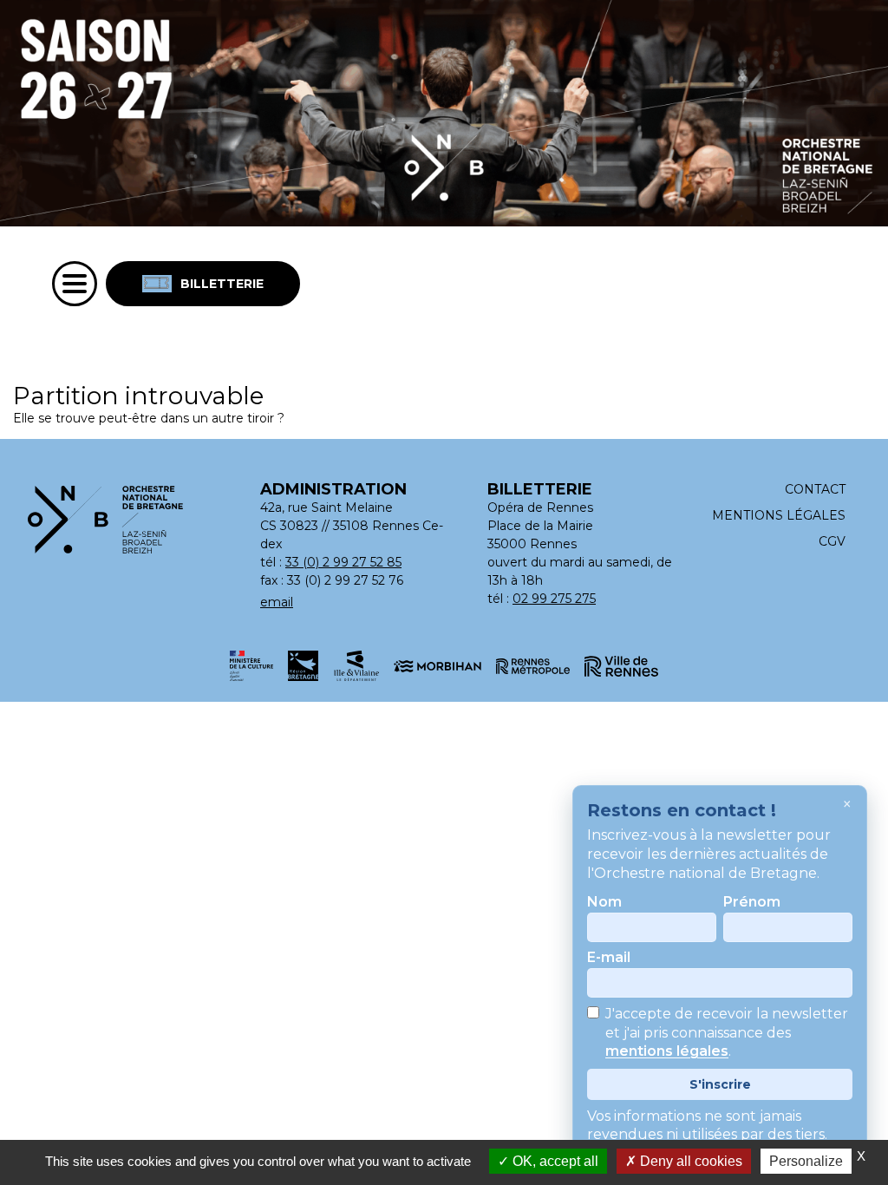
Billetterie (222, 283)
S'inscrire (720, 1084)
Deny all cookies (689, 1161)
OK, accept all (553, 1161)
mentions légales (666, 1052)
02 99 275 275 (554, 598)
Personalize (806, 1161)
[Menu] (74, 283)
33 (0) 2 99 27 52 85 (343, 562)
